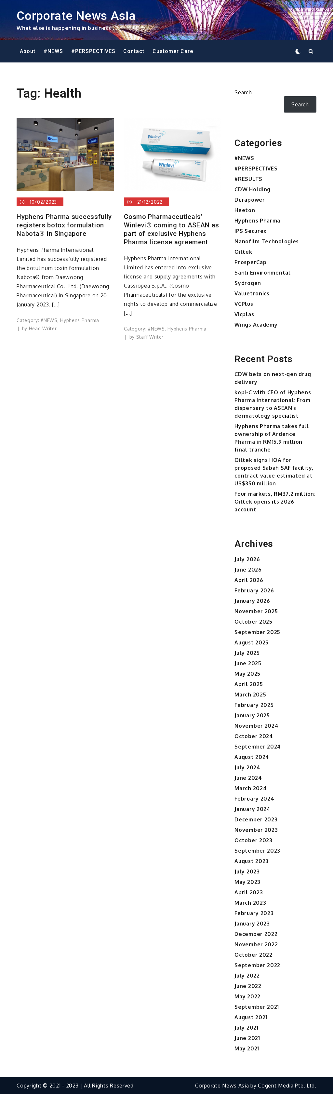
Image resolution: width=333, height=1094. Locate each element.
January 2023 (252, 923)
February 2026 (254, 590)
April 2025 (248, 684)
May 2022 (247, 996)
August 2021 (250, 1017)
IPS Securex (250, 231)
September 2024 (257, 746)
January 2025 (252, 715)
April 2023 (248, 892)
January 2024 (252, 809)
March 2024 (250, 788)
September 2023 (257, 850)
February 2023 (253, 913)
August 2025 (251, 642)
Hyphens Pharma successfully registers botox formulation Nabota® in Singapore (64, 225)
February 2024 (254, 798)
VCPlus (243, 304)
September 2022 (257, 965)
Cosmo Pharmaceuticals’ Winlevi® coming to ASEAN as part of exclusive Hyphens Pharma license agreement (171, 229)
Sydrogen (247, 283)
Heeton (244, 210)
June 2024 (248, 778)
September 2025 (257, 632)
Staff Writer (150, 337)
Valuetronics (251, 293)
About (27, 51)
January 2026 (252, 601)
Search (243, 92)
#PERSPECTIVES (93, 51)
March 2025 (250, 694)
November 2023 (256, 830)
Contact (133, 51)
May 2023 (247, 882)
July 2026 (247, 559)
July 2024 (247, 767)
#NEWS (53, 51)
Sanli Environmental (262, 272)
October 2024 (253, 736)
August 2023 (251, 861)
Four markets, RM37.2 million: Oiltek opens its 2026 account (274, 502)
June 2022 (247, 986)
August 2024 (251, 757)
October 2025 (253, 621)
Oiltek (243, 252)
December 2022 (255, 934)
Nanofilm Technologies (266, 241)
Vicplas (244, 314)
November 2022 (256, 944)
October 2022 (253, 955)
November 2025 (256, 611)
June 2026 (247, 569)
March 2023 (250, 902)
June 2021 (247, 1038)
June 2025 (247, 663)
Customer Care (173, 51)
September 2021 (256, 1007)
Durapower (249, 199)
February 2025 (253, 705)
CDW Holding (252, 189)
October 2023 (253, 840)
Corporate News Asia (76, 15)
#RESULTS (248, 179)
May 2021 (246, 1048)
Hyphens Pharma (79, 320)
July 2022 (247, 975)
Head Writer (43, 328)
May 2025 (247, 673)
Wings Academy (255, 324)
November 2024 (256, 726)
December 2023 (255, 819)
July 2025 (247, 653)
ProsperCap (250, 262)
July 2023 (247, 871)
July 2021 (246, 1027)
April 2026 (248, 580)
